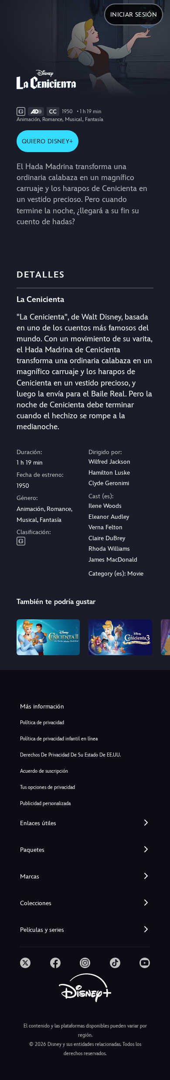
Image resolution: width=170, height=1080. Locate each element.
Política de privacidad (42, 723)
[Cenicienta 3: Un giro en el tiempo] (120, 637)
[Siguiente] (155, 636)
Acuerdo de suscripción (44, 771)
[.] (25, 963)
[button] (85, 823)
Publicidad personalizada (45, 803)
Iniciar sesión (133, 14)
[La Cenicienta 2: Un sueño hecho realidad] (48, 637)
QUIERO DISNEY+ (47, 141)
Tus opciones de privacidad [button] (47, 787)
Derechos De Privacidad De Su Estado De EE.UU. (70, 755)
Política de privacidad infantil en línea (59, 739)
